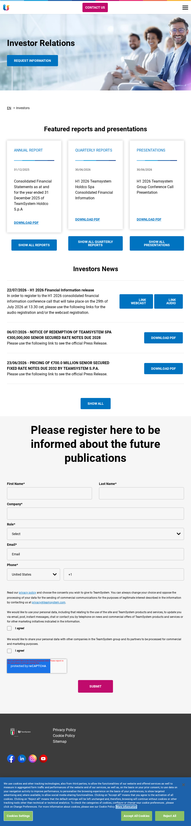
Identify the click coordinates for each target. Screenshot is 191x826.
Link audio (171, 301)
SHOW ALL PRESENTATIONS (157, 243)
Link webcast (138, 301)
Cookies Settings (18, 816)
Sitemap (60, 741)
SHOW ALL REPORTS (34, 245)
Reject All (169, 816)
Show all (96, 403)
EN (9, 108)
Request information (32, 60)
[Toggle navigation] (185, 7)
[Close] (183, 785)
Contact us (95, 7)
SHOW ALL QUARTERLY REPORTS (95, 243)
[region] (95, 801)
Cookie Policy (64, 735)
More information (126, 806)
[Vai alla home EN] (6, 7)
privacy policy (27, 592)
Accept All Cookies (137, 816)
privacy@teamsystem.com (48, 602)
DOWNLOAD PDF (26, 222)
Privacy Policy (64, 730)
